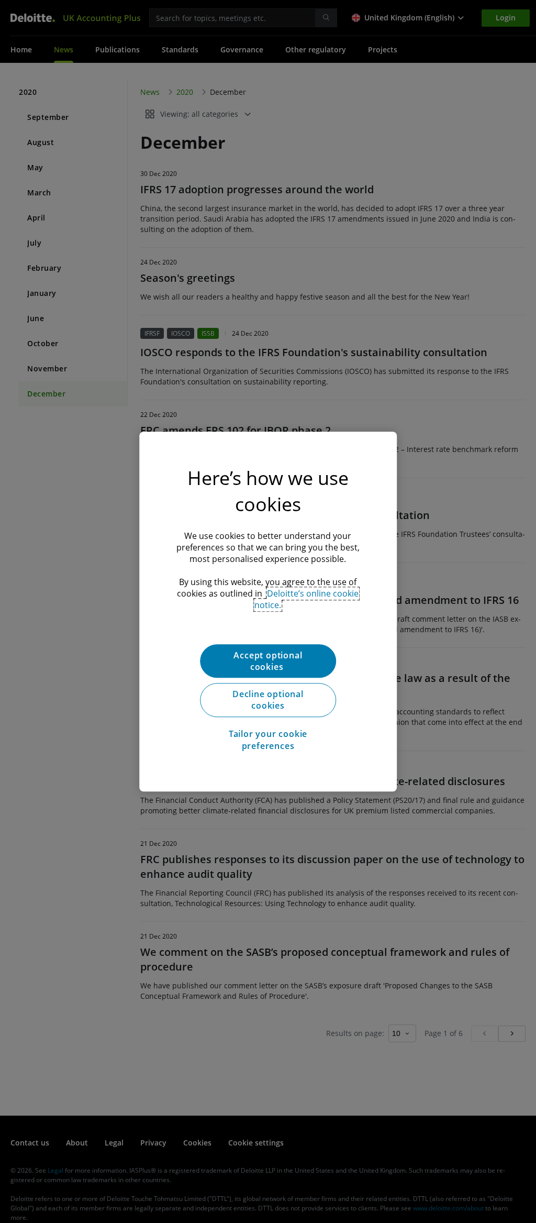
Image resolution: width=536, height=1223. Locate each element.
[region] (268, 612)
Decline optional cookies (268, 699)
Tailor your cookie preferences (268, 739)
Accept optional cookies (267, 661)
